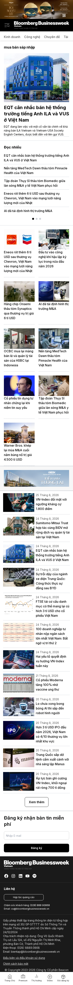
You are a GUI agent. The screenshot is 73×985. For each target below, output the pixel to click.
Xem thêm (36, 802)
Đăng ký (36, 848)
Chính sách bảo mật (15, 963)
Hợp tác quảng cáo (23, 897)
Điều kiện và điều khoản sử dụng (24, 957)
